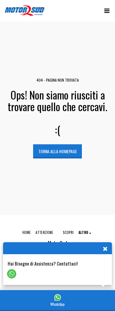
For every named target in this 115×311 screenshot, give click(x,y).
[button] (107, 11)
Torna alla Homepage (57, 151)
